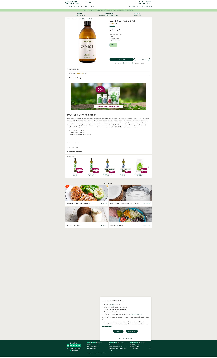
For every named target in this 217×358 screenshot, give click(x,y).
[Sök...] (87, 2)
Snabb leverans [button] (108, 14)
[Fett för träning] (130, 217)
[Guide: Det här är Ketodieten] (86, 195)
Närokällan (112, 26)
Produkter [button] (67, 6)
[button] (147, 2)
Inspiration (91, 6)
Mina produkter (140, 6)
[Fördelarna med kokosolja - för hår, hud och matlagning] (130, 195)
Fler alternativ (125, 335)
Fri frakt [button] (79, 14)
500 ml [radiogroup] (113, 45)
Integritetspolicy (107, 326)
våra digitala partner (136, 314)
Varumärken (84, 6)
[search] (110, 2)
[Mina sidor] (139, 2)
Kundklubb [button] (137, 14)
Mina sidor (149, 6)
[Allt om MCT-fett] (86, 217)
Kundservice (131, 6)
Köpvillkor (130, 338)
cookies (112, 304)
